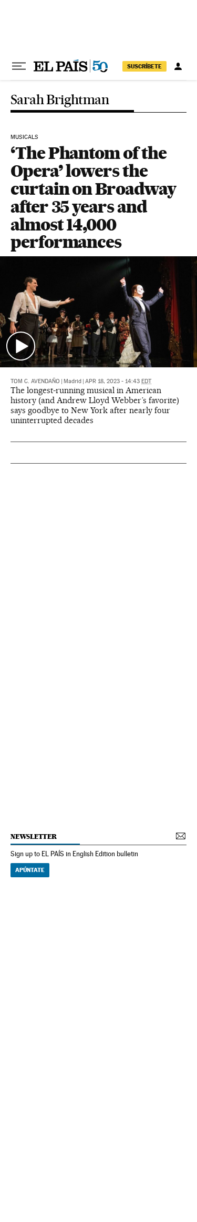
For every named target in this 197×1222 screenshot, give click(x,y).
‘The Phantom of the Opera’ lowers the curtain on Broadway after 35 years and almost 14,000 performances (93, 197)
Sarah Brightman (60, 100)
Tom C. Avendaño (35, 381)
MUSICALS (24, 137)
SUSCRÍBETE (144, 66)
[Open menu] (19, 66)
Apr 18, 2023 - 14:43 (118, 381)
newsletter (34, 836)
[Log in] (178, 66)
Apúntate (30, 870)
